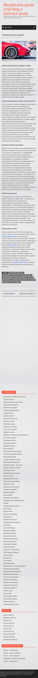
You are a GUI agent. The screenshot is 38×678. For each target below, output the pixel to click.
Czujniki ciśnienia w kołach (12, 459)
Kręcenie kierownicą (9, 541)
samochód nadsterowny (19, 279)
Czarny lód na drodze (10, 429)
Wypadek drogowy (9, 446)
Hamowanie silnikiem (10, 544)
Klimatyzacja (7, 558)
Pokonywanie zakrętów (10, 538)
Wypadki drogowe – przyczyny (13, 465)
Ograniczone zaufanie (26, 293)
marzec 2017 (7, 626)
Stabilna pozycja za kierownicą (13, 402)
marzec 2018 (7, 615)
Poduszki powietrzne (10, 443)
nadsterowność (26, 275)
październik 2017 (8, 617)
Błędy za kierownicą (9, 536)
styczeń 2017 (7, 631)
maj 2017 (6, 620)
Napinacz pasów (8, 416)
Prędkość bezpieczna (10, 519)
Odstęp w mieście (9, 432)
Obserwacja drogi (8, 563)
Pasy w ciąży (7, 593)
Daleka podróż (8, 555)
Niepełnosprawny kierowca (12, 473)
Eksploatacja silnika (9, 457)
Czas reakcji (7, 560)
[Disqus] (19, 321)
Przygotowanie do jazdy (10, 604)
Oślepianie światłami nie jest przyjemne (15, 435)
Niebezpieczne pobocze (11, 405)
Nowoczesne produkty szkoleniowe (14, 396)
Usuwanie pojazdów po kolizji (12, 454)
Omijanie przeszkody (10, 426)
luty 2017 (6, 628)
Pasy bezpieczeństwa (10, 596)
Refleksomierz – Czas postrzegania (14, 566)
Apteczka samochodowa (11, 577)
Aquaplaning (7, 517)
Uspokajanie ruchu (9, 470)
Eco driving (7, 525)
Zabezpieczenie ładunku (11, 498)
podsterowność (8, 277)
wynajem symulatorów (9, 236)
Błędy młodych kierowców (11, 462)
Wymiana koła (7, 511)
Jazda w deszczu (8, 399)
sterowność (16, 282)
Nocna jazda (7, 508)
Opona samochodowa (10, 514)
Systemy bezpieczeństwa (11, 506)
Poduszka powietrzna (10, 588)
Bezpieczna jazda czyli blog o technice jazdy (19, 9)
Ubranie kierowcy (8, 601)
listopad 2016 (7, 637)
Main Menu (8, 27)
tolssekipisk (7, 658)
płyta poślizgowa (12, 245)
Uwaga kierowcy (9, 293)
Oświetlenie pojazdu (9, 533)
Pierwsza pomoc (8, 476)
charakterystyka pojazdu (11, 275)
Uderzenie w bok (8, 484)
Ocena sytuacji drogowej (11, 552)
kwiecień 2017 (8, 623)
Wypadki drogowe (9, 492)
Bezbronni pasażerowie (10, 574)
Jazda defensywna (9, 528)
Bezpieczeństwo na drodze (11, 467)
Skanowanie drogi (9, 424)
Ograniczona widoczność (11, 487)
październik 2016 (8, 639)
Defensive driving (8, 421)
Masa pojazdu (7, 495)
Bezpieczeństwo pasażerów (12, 571)
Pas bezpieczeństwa (9, 437)
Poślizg (5, 503)
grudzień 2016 (7, 634)
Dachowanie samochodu (11, 569)
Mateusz (18, 37)
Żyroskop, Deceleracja (10, 585)
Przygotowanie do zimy (10, 478)
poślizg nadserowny (21, 277)
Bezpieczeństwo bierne (10, 582)
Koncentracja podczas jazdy (12, 451)
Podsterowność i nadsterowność (13, 500)
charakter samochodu (16, 272)
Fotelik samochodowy (10, 579)
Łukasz (5, 661)
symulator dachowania (20, 262)
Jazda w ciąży (7, 590)
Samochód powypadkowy (11, 481)
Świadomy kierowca (9, 440)
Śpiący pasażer (8, 448)
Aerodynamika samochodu (11, 522)
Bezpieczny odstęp (9, 530)
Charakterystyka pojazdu (11, 410)
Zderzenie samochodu (10, 418)
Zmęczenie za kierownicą (11, 549)
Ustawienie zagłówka (10, 489)
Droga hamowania (9, 547)
